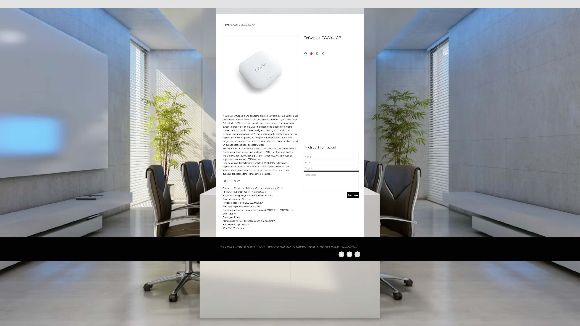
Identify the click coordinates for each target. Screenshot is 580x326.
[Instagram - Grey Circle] (357, 254)
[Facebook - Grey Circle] (341, 254)
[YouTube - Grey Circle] (349, 254)
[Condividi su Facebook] (305, 53)
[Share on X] (323, 53)
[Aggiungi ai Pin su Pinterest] (311, 53)
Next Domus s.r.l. (228, 246)
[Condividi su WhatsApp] (317, 53)
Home (226, 24)
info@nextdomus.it (329, 246)
